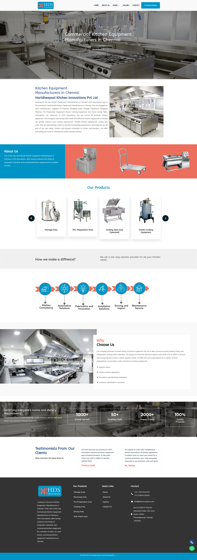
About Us (106, 5)
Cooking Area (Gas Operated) (82, 231)
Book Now (97, 49)
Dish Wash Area (80, 516)
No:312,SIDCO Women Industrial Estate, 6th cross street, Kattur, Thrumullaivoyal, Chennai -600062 (144, 514)
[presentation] (31, 218)
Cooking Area (79, 506)
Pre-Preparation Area (51, 230)
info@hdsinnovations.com (144, 501)
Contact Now (150, 5)
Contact (136, 5)
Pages (115, 5)
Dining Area (145, 230)
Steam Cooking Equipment (114, 231)
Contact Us (107, 506)
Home (96, 5)
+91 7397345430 (142, 492)
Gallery (126, 5)
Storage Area (79, 492)
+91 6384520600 (142, 495)
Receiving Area (80, 497)
